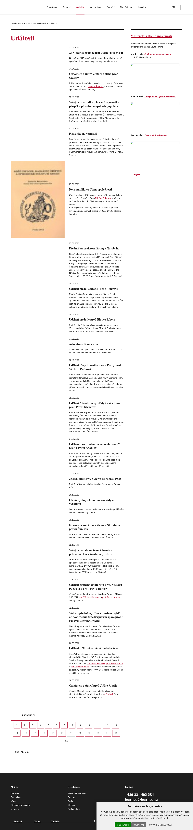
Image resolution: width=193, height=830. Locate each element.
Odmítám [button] (139, 825)
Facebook (18, 821)
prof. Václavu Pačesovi (90, 597)
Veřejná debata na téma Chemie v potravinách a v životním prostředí (91, 552)
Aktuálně (15, 793)
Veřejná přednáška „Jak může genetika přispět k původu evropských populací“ (94, 104)
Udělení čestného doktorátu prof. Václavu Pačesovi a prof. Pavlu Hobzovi (95, 587)
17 (44, 733)
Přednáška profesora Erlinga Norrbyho (94, 248)
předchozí (28, 715)
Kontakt (129, 786)
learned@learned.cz (141, 799)
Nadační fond (126, 7)
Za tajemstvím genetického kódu (160, 96)
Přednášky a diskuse (20, 805)
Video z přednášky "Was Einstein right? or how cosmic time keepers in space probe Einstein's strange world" (96, 617)
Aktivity (80, 7)
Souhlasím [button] (123, 825)
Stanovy (71, 797)
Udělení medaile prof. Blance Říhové (92, 319)
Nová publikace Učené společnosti (90, 189)
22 (89, 733)
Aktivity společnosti (37, 23)
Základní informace (76, 793)
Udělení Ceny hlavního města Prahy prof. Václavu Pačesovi (95, 367)
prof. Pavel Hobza (114, 663)
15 (26, 733)
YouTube (55, 821)
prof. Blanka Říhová (96, 663)
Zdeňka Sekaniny (103, 198)
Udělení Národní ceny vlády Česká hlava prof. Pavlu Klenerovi (95, 405)
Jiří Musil (108, 694)
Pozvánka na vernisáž (83, 133)
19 (62, 733)
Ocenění (110, 7)
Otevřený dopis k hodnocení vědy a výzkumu (91, 502)
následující (22, 752)
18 (53, 733)
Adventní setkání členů (83, 344)
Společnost (52, 7)
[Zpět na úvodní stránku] (22, 7)
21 (80, 733)
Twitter (37, 821)
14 (17, 733)
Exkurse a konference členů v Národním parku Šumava (94, 527)
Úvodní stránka (18, 23)
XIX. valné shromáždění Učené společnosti (96, 52)
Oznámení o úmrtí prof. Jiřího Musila (93, 685)
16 (35, 733)
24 (107, 733)
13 (115, 725)
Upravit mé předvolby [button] (160, 825)
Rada (70, 801)
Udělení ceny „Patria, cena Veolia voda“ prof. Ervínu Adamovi (94, 446)
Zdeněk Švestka (95, 86)
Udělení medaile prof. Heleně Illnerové (93, 289)
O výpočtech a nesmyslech (157, 54)
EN (173, 7)
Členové (67, 7)
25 (116, 733)
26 (66, 741)
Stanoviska (16, 797)
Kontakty (142, 7)
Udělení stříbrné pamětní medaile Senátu (95, 648)
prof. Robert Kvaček (80, 666)
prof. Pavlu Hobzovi (111, 597)
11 (97, 725)
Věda (13, 801)
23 (98, 733)
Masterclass (95, 7)
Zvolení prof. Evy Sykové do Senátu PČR (95, 478)
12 (106, 725)
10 (88, 725)
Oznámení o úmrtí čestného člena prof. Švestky (93, 76)
